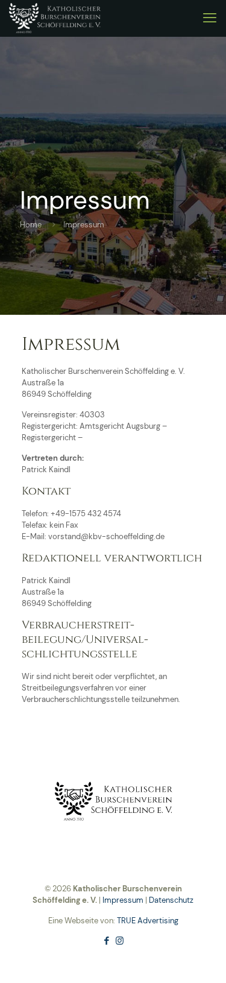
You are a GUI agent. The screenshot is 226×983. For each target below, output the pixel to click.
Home (31, 225)
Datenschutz (171, 900)
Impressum (122, 900)
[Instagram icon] (119, 941)
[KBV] (55, 18)
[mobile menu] (209, 18)
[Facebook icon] (106, 941)
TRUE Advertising (147, 920)
